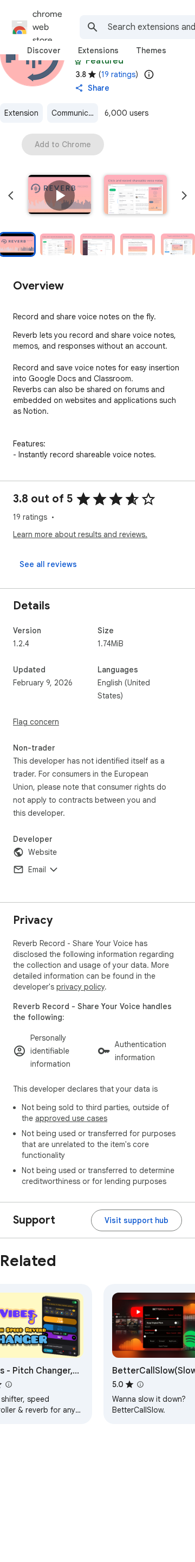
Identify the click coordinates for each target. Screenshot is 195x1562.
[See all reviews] (48, 564)
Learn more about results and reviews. (80, 534)
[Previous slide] (11, 195)
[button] (59, 195)
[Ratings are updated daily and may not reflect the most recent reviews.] (149, 74)
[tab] (43, 50)
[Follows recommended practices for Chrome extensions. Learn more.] (78, 61)
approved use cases (71, 1118)
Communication (74, 113)
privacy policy (80, 987)
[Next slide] (184, 195)
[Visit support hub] (136, 1220)
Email (37, 869)
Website (42, 852)
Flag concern (36, 722)
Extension (21, 113)
